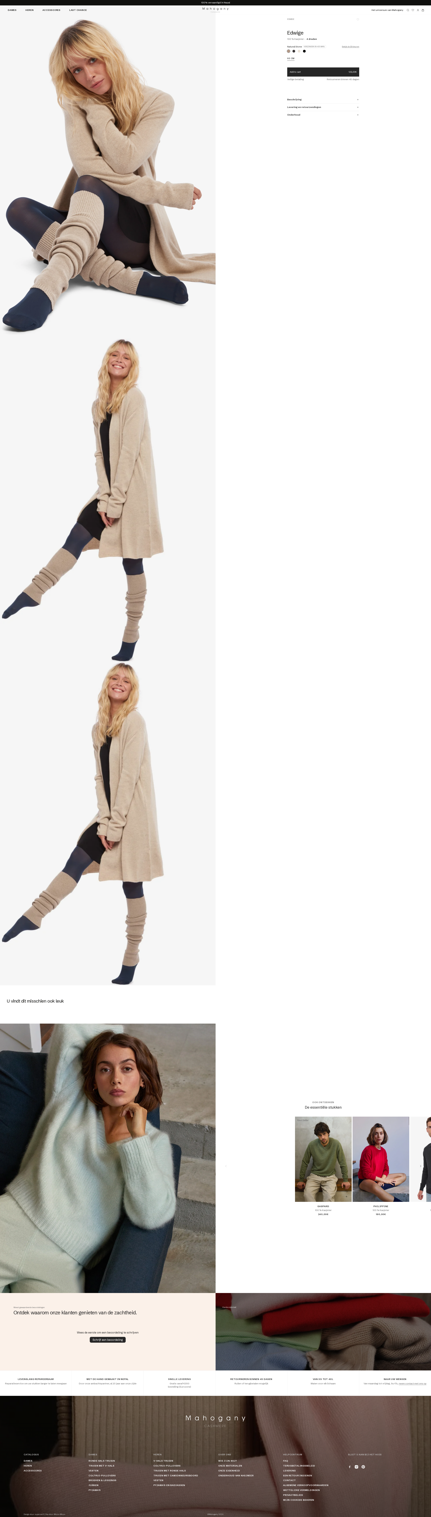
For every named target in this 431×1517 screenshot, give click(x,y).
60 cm (291, 58)
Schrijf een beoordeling (108, 1339)
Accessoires (51, 10)
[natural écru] (299, 51)
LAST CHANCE (78, 10)
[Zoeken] (408, 10)
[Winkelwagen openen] (423, 10)
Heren (29, 10)
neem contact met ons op (412, 1383)
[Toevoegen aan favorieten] (357, 19)
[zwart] (304, 51)
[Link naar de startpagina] (215, 10)
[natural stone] (288, 51)
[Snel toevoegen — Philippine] (404, 1196)
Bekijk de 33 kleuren (350, 47)
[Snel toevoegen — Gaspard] (346, 1196)
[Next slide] (420, 1166)
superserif (39, 1514)
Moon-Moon (59, 1514)
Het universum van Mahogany (387, 10)
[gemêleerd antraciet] (293, 51)
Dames (12, 10)
